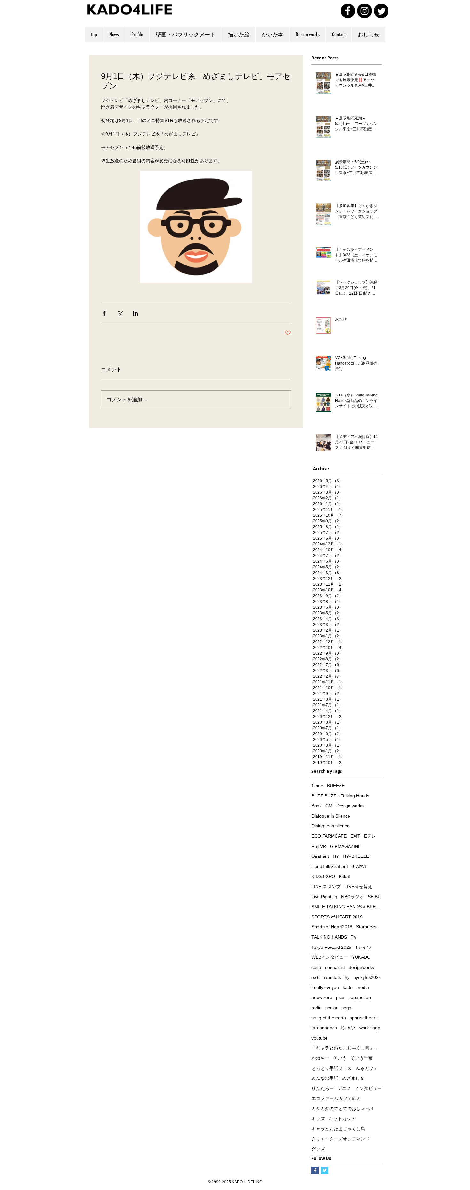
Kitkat (344, 876)
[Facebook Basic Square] (315, 1170)
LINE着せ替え (358, 886)
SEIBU (374, 896)
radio (316, 1007)
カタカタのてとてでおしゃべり (342, 1108)
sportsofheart (363, 1017)
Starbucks (366, 926)
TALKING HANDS (329, 937)
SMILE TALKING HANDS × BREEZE (346, 906)
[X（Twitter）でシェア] (120, 313)
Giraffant (320, 856)
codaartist (335, 967)
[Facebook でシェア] (104, 313)
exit (314, 977)
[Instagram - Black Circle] (364, 11)
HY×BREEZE (356, 856)
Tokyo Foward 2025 (331, 947)
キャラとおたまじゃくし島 (338, 1128)
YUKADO (361, 957)
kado (348, 987)
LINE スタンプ (326, 886)
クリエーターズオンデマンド (340, 1138)
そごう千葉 (361, 1058)
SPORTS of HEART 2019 (337, 916)
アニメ (344, 1088)
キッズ (318, 1118)
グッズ (318, 1148)
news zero (321, 997)
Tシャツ (363, 947)
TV (353, 937)
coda (316, 967)
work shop (369, 1027)
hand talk (331, 977)
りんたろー (322, 1088)
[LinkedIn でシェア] (135, 313)
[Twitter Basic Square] (324, 1170)
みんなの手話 (324, 1078)
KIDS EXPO (323, 876)
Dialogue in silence (330, 825)
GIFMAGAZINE (345, 846)
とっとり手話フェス (331, 1068)
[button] (238, 34)
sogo (346, 1007)
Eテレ (370, 836)
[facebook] (348, 11)
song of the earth (328, 1017)
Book (316, 805)
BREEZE (336, 785)
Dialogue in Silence (330, 815)
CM (329, 805)
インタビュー (368, 1088)
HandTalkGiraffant (329, 866)
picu (340, 997)
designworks (361, 967)
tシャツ (348, 1027)
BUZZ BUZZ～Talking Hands (340, 795)
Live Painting (324, 896)
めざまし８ (353, 1078)
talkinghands (324, 1027)
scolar (331, 1007)
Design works (350, 805)
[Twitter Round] (381, 11)
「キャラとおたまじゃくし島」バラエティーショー (346, 1047)
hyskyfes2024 (367, 977)
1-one (317, 785)
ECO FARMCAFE (329, 836)
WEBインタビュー (329, 957)
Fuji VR (318, 846)
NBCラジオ (352, 896)
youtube (319, 1037)
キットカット (342, 1118)
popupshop (359, 997)
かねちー (320, 1058)
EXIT (355, 836)
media (362, 987)
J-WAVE (360, 866)
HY (336, 856)
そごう (340, 1058)
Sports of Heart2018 (331, 926)
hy (347, 977)
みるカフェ (367, 1068)
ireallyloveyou (325, 987)
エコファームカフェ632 (335, 1098)
